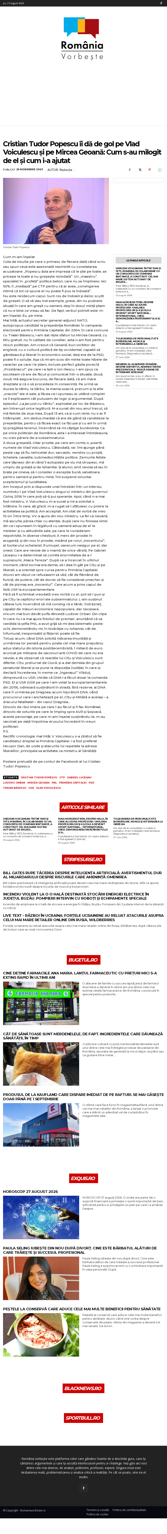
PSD (91, 782)
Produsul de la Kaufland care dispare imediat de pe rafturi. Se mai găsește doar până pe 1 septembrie (83, 1097)
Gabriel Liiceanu (79, 777)
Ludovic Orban (14, 782)
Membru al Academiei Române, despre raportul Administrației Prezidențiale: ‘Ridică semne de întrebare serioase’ (138, 368)
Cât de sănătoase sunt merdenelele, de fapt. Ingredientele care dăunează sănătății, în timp (83, 1036)
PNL (54, 782)
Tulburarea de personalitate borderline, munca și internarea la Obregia (137, 341)
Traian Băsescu (14, 787)
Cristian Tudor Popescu (39, 777)
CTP (62, 777)
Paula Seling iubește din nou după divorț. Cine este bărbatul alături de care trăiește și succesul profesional (80, 1250)
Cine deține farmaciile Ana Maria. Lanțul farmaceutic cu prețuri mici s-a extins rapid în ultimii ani (80, 975)
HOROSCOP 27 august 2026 (30, 1192)
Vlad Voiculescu (48, 787)
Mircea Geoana (38, 782)
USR (31, 787)
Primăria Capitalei (73, 782)
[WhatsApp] (159, 169)
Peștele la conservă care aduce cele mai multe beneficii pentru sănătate (82, 1309)
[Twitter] (139, 169)
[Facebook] (161, 3)
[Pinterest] (149, 169)
